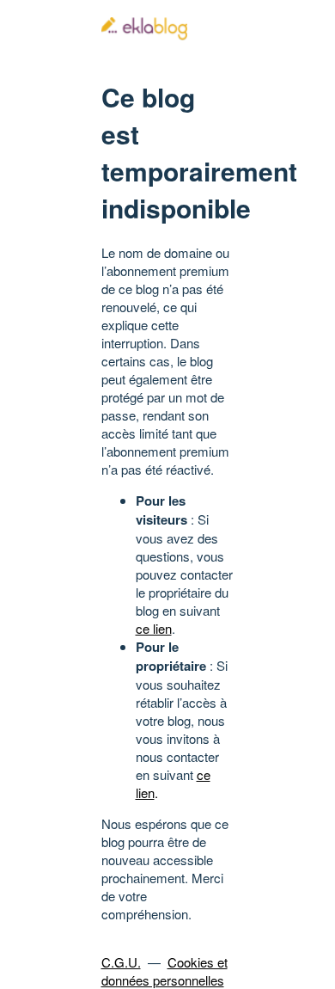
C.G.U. (121, 962)
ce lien (154, 628)
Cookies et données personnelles (164, 971)
